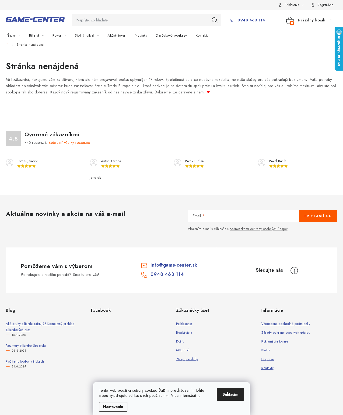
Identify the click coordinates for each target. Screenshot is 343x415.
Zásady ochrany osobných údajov (285, 332)
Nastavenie (113, 406)
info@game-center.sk (173, 265)
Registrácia (326, 5)
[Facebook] (294, 270)
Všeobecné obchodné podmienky (285, 323)
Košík (180, 341)
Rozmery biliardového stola (26, 345)
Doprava (267, 359)
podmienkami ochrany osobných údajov (259, 228)
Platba (265, 350)
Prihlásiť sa (317, 216)
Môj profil (183, 350)
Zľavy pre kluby (187, 359)
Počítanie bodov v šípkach (25, 361)
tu (198, 395)
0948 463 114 (250, 20)
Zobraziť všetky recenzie (69, 142)
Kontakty (267, 368)
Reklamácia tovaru (274, 341)
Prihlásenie (184, 323)
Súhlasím (230, 394)
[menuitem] (17, 35)
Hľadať (214, 20)
